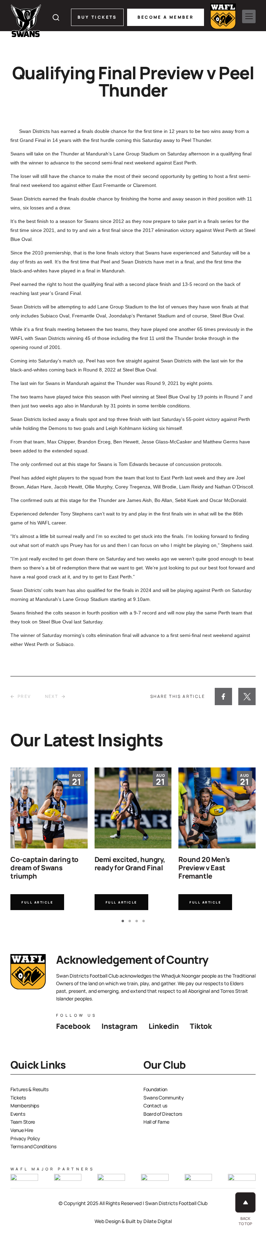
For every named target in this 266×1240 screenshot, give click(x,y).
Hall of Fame (156, 1121)
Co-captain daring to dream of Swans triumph (44, 868)
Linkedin (164, 1026)
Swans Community (163, 1097)
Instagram (119, 1026)
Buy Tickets (97, 17)
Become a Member (166, 17)
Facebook (73, 1026)
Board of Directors (162, 1114)
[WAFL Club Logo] (26, 20)
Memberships (24, 1105)
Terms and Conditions (33, 1146)
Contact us (155, 1105)
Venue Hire (21, 1130)
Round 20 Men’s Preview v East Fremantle (204, 868)
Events (17, 1114)
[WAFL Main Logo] (223, 16)
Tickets (18, 1097)
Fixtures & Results (29, 1089)
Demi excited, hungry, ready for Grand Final (130, 863)
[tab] (123, 921)
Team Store (22, 1121)
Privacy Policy (25, 1138)
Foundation (155, 1089)
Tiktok (201, 1026)
